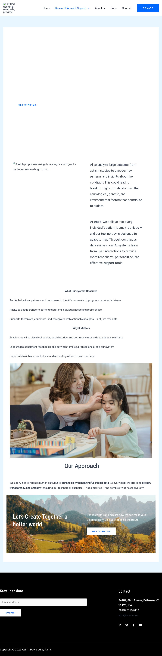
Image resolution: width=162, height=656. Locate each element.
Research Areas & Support (70, 8)
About (98, 8)
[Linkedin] (119, 625)
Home (46, 8)
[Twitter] (126, 625)
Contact (126, 8)
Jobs (114, 8)
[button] (88, 8)
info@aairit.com (128, 615)
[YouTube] (140, 625)
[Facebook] (133, 625)
